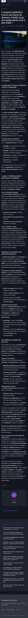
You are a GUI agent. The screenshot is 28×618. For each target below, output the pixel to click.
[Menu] (25, 1)
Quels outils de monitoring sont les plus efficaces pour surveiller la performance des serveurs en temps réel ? (13, 558)
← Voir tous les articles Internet (9, 510)
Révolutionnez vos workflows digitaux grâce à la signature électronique (12, 568)
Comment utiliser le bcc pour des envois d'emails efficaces (13, 563)
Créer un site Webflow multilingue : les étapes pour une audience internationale (13, 533)
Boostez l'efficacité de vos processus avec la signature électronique (13, 547)
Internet (7, 4)
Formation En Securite (9, 600)
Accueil (3, 4)
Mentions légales (11, 609)
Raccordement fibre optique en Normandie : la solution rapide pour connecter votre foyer (14, 580)
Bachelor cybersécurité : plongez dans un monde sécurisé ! (13, 552)
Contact (18, 609)
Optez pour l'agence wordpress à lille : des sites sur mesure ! (13, 585)
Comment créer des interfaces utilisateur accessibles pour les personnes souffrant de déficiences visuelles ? (13, 574)
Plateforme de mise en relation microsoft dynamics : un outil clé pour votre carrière (13, 542)
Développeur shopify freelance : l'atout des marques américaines (14, 538)
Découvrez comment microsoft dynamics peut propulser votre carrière (13, 528)
